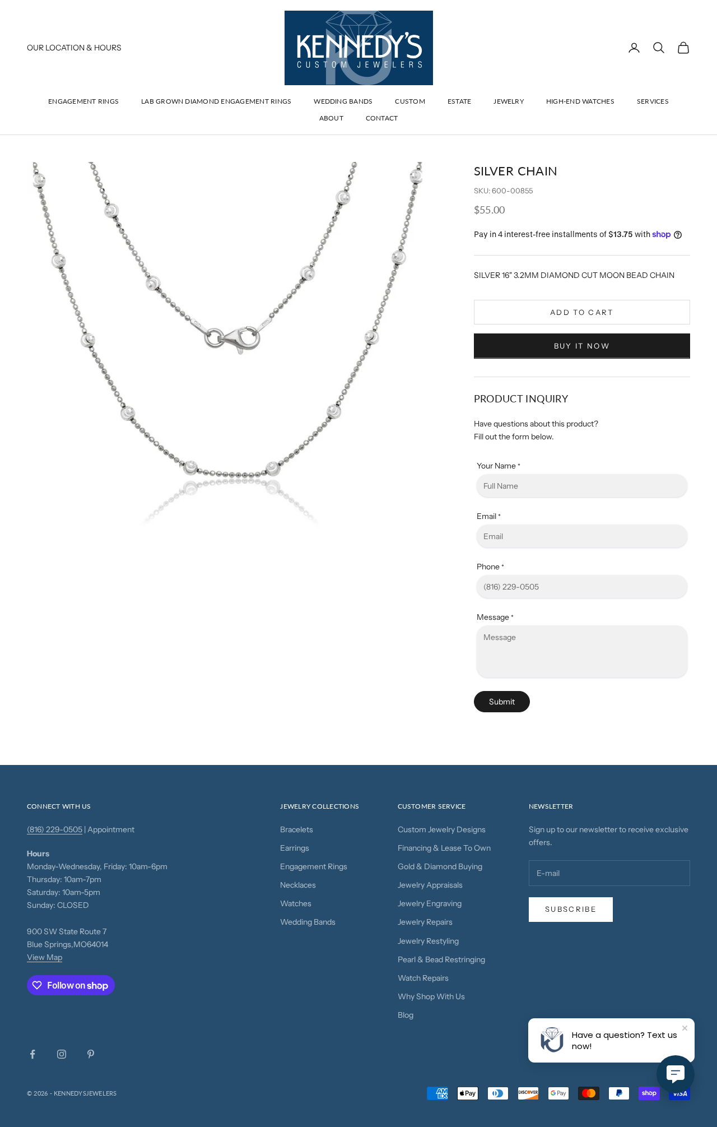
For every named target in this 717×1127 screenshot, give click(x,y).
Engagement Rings (83, 101)
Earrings (294, 848)
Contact (382, 118)
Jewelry (508, 101)
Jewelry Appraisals (430, 885)
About (331, 118)
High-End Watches (580, 101)
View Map (44, 957)
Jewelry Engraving (430, 903)
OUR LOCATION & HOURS (74, 48)
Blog (405, 1015)
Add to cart (582, 312)
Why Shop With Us (431, 996)
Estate (459, 101)
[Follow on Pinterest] (90, 1054)
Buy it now (582, 345)
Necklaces (298, 885)
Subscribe (571, 909)
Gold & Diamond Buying (440, 866)
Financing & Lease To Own (444, 848)
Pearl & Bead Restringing (441, 959)
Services (653, 101)
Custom (410, 101)
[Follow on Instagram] (61, 1054)
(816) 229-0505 (54, 829)
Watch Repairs (423, 978)
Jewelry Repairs (425, 922)
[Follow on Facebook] (32, 1054)
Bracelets (296, 829)
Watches (295, 903)
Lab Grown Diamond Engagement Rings (216, 101)
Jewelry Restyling (428, 941)
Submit (502, 702)
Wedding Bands (343, 101)
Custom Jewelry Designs (442, 829)
